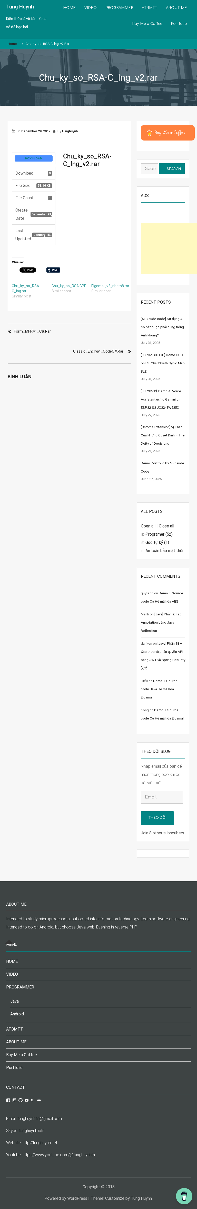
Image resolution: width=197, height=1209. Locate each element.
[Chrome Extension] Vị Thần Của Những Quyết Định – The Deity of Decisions (163, 435)
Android (17, 1014)
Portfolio (179, 24)
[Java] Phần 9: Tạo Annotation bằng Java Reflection (161, 622)
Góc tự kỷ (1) (157, 542)
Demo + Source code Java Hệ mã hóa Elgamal (159, 689)
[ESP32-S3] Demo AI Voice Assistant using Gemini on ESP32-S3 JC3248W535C (161, 399)
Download (33, 158)
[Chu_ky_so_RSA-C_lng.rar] (32, 291)
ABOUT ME (176, 8)
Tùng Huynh (20, 7)
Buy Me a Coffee (147, 24)
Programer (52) (159, 534)
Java (14, 1001)
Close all (166, 526)
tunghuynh (70, 131)
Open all (148, 526)
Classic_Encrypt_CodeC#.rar (98, 351)
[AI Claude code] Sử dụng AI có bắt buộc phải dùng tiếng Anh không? (162, 327)
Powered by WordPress (65, 1198)
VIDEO (90, 8)
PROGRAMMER (119, 8)
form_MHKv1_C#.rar (32, 331)
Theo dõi (157, 818)
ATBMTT (149, 8)
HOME (69, 8)
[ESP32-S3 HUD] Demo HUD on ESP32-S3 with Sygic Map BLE (163, 363)
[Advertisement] (169, 248)
